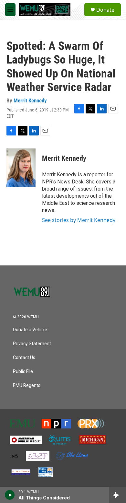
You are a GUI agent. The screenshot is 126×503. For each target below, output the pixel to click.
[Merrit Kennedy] (21, 167)
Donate (105, 10)
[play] (10, 495)
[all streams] (117, 495)
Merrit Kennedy (30, 100)
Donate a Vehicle (30, 329)
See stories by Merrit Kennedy (78, 220)
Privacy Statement (32, 343)
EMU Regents (26, 385)
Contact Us (24, 357)
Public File (23, 371)
